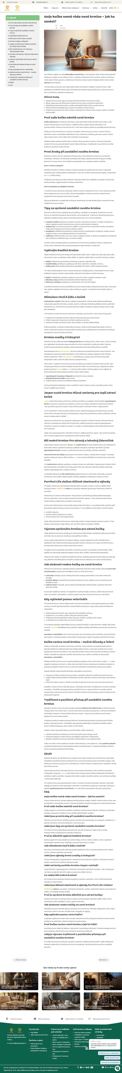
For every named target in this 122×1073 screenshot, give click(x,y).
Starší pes (85, 8)
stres (47, 175)
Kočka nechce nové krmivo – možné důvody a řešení (22, 73)
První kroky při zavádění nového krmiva (20, 27)
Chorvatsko (100, 1035)
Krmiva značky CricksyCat (18, 41)
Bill (75, 445)
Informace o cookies (81, 1039)
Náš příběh (34, 1032)
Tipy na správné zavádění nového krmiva (21, 32)
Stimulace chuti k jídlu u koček (20, 38)
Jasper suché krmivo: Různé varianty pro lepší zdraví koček (22, 45)
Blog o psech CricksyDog (61, 1042)
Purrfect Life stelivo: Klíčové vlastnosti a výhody (23, 55)
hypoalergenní (65, 351)
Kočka (95, 8)
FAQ (10, 85)
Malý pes (55, 8)
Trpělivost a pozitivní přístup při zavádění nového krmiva (20, 78)
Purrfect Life (61, 489)
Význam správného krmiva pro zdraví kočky (22, 60)
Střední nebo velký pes (70, 8)
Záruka (76, 1044)
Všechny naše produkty (82, 1032)
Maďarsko (99, 1037)
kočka (61, 25)
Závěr (11, 82)
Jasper (46, 401)
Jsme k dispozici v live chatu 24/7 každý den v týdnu (61, 1037)
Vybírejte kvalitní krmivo (18, 36)
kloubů (59, 369)
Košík (111, 8)
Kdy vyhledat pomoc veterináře (20, 69)
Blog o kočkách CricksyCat (62, 1044)
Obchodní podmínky (81, 1042)
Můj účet (104, 8)
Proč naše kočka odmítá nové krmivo (22, 23)
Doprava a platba (80, 1046)
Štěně (46, 8)
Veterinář (54, 627)
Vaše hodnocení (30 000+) (39, 1035)
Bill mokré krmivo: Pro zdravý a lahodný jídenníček (20, 50)
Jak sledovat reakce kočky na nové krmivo (22, 65)
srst (69, 369)
